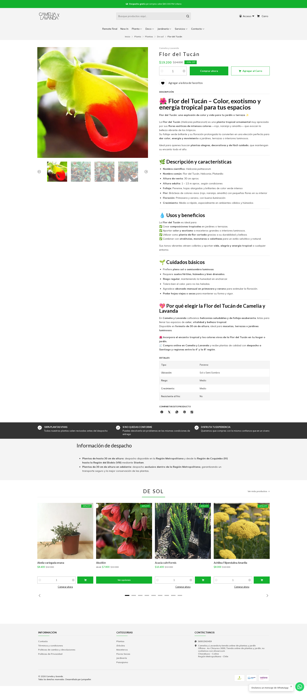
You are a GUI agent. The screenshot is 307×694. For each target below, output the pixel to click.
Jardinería (121, 658)
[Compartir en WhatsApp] (177, 412)
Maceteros (122, 649)
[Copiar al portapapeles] (192, 412)
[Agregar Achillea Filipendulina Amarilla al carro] (262, 580)
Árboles (120, 645)
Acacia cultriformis (165, 562)
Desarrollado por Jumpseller (78, 679)
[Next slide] (145, 171)
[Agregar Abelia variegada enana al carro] (85, 580)
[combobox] (153, 16)
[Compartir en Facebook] (162, 412)
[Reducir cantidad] (162, 71)
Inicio (127, 37)
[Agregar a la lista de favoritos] (42, 531)
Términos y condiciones (50, 645)
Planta (137, 37)
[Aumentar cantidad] (184, 71)
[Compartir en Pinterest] (184, 412)
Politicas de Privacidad (50, 654)
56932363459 (205, 641)
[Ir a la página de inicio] (49, 16)
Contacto (43, 641)
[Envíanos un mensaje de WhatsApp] (299, 686)
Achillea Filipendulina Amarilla (230, 562)
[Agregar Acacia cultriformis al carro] (203, 580)
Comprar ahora (65, 587)
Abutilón (101, 562)
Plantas (149, 37)
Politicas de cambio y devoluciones (56, 649)
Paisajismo (122, 662)
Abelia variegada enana (50, 562)
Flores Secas (123, 654)
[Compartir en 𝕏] (169, 412)
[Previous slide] (40, 171)
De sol (160, 37)
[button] (198, 28)
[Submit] (188, 16)
